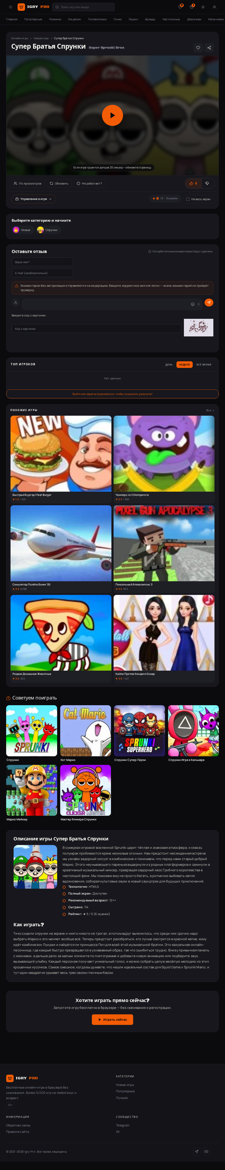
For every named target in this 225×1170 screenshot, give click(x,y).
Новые (26, 230)
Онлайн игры (19, 38)
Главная (11, 19)
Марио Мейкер (17, 819)
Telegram (122, 1125)
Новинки (55, 19)
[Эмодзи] (192, 304)
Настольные (171, 19)
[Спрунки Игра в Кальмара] (193, 730)
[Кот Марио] (85, 730)
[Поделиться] (209, 47)
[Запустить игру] (112, 115)
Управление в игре (33, 199)
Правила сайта (17, 1131)
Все (208, 410)
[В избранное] (198, 47)
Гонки (118, 19)
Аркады (150, 19)
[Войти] (214, 7)
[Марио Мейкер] (31, 790)
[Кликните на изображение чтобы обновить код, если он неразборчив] (198, 328)
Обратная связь (18, 1125)
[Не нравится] (207, 183)
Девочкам (194, 19)
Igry (38, 6)
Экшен (133, 19)
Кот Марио (68, 760)
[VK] (206, 1151)
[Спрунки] (31, 730)
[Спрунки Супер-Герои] (139, 730)
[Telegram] (197, 1151)
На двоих (74, 19)
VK (118, 1131)
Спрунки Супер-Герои (130, 760)
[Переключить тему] (203, 7)
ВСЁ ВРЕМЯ (203, 364)
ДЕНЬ (169, 364)
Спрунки (51, 230)
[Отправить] (209, 302)
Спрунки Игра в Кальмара (186, 760)
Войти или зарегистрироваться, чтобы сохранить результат (112, 394)
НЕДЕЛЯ (184, 364)
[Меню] (10, 7)
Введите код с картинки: (29, 315)
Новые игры (41, 38)
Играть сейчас (115, 1020)
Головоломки (97, 19)
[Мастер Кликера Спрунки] (85, 790)
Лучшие (122, 1098)
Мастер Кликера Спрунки (78, 819)
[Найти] (57, 7)
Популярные (33, 19)
